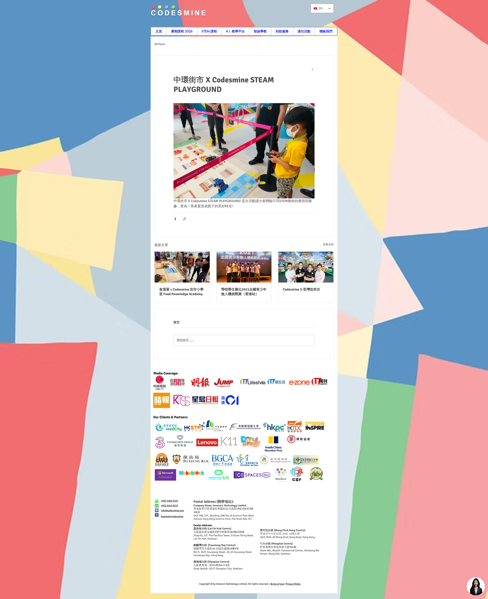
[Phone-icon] (157, 501)
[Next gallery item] (310, 151)
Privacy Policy (293, 583)
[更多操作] (312, 69)
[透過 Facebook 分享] (175, 219)
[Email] (157, 510)
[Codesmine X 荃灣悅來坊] (305, 267)
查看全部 (328, 244)
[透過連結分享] (184, 219)
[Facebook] (157, 515)
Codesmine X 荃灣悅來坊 (301, 289)
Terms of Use (277, 583)
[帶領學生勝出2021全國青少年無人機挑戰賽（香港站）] (244, 267)
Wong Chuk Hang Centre (289, 530)
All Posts (159, 44)
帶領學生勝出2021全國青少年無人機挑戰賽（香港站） (243, 291)
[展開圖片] (244, 150)
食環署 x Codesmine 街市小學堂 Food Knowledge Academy (181, 291)
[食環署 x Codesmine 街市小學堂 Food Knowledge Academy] (182, 267)
